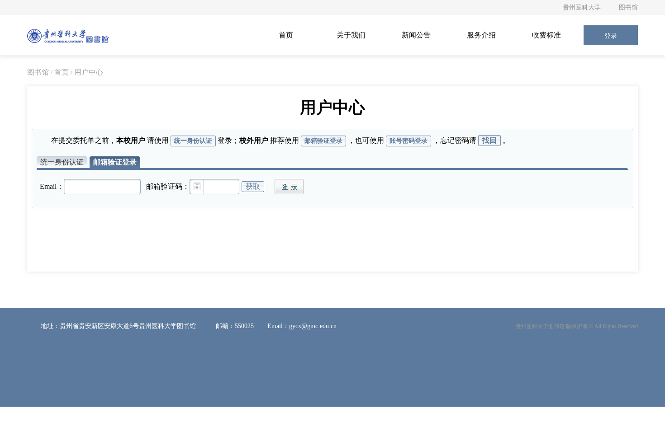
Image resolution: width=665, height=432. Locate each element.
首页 (286, 35)
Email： (52, 186)
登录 (610, 36)
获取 (253, 186)
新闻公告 (416, 35)
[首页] (68, 35)
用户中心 (88, 72)
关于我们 (351, 35)
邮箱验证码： (168, 186)
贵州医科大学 (582, 7)
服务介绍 (481, 35)
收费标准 (546, 35)
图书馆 (628, 7)
